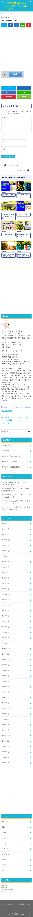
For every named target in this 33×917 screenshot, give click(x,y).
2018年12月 (6, 735)
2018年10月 (6, 746)
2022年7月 (5, 567)
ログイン (4, 885)
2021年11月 (6, 599)
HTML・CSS (6, 821)
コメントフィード (7, 889)
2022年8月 (5, 561)
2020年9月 (5, 665)
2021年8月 (5, 616)
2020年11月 (6, 654)
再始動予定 (5, 451)
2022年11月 (6, 545)
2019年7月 (5, 714)
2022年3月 (5, 578)
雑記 (3, 870)
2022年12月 (6, 540)
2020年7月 (5, 676)
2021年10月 (6, 605)
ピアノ (4, 843)
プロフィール (6, 849)
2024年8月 (5, 523)
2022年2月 (5, 583)
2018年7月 (5, 763)
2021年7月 (5, 621)
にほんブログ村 (6, 411)
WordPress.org (6, 892)
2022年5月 (5, 572)
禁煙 (3, 865)
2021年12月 (6, 594)
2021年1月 (5, 643)
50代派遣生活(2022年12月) (11, 456)
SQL (3, 827)
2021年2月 (5, 638)
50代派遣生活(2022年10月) (11, 467)
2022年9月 (5, 556)
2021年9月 (5, 610)
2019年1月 (5, 730)
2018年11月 (6, 741)
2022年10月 (6, 551)
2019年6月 (5, 719)
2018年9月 (5, 752)
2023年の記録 (6, 445)
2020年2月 (5, 697)
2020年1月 (5, 703)
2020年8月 (5, 670)
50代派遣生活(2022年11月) (11, 461)
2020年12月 (6, 648)
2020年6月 (5, 681)
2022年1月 (5, 589)
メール (4, 142)
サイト (3, 149)
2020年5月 (5, 686)
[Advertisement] (16, 48)
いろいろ (5, 838)
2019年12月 (6, 708)
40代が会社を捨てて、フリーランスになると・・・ (17, 5)
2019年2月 (5, 725)
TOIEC (4, 832)
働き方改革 (5, 854)
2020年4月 (5, 692)
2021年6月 (5, 627)
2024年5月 (5, 529)
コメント (4, 117)
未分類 (4, 859)
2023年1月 (5, 534)
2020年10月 (6, 659)
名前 (3, 134)
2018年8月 (5, 757)
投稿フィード (5, 887)
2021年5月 (5, 632)
